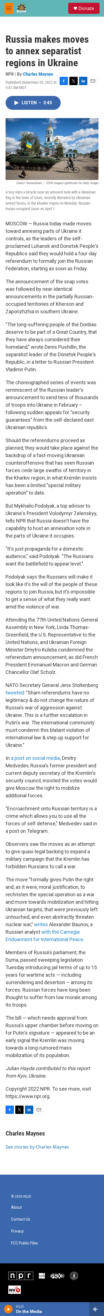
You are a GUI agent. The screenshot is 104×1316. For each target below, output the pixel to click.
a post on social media (35, 758)
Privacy (17, 1231)
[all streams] (96, 1309)
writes (41, 924)
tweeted (15, 693)
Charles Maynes (38, 74)
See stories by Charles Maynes (37, 1147)
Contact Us (20, 1219)
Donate (86, 8)
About (16, 1207)
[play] (8, 1309)
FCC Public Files (24, 1243)
